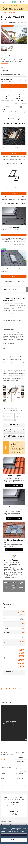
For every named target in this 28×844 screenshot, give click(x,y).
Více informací (4, 63)
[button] (13, 155)
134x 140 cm (21, 666)
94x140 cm (21, 659)
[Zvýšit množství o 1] (26, 80)
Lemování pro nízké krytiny (14, 518)
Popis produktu (6, 289)
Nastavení (14, 835)
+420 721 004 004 (15, 805)
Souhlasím (14, 840)
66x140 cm (21, 650)
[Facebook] (13, 814)
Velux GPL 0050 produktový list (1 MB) (11, 689)
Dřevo (22, 632)
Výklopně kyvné (22, 624)
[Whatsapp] (16, 814)
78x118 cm (21, 653)
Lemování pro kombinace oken (14, 550)
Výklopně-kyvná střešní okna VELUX (21, 613)
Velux (26, 90)
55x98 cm (21, 648)
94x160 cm (21, 660)
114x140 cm (21, 663)
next (27, 786)
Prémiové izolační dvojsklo (22, 643)
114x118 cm (21, 662)
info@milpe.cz (15, 802)
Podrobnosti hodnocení (20, 22)
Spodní (22, 628)
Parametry (15, 289)
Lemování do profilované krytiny (14, 485)
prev (1, 786)
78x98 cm (21, 652)
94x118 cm (21, 658)
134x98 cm (21, 665)
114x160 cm (21, 668)
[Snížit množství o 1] (20, 80)
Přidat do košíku (14, 86)
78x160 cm (21, 656)
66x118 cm (21, 649)
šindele (6, 513)
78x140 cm (21, 655)
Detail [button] (13, 153)
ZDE (23, 831)
